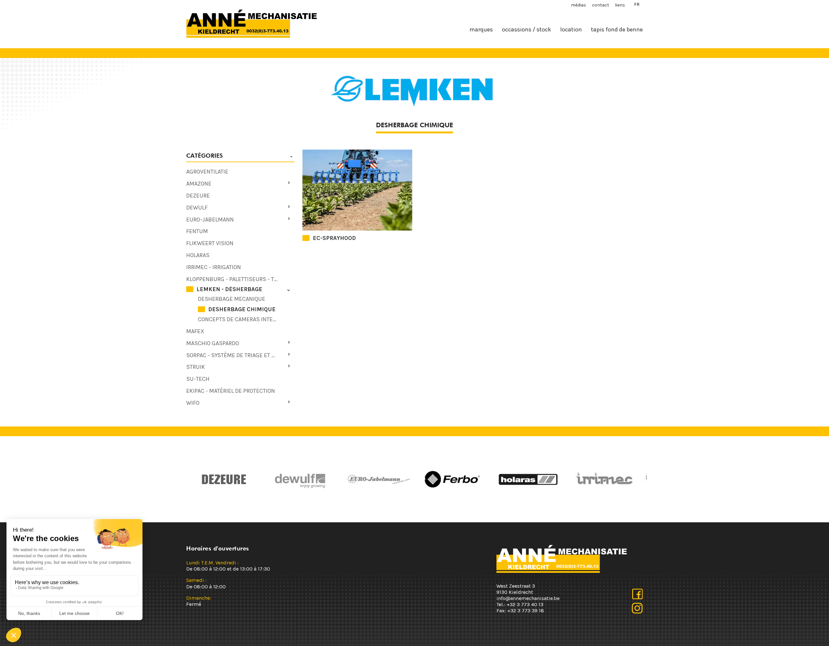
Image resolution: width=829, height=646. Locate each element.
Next (422, 479)
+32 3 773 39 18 (525, 610)
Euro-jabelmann (210, 219)
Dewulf (197, 207)
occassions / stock (526, 29)
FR (637, 4)
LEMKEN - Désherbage (229, 289)
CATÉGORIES (204, 155)
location (571, 29)
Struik (195, 366)
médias (578, 5)
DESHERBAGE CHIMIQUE (242, 309)
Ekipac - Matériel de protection (230, 390)
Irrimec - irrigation (213, 267)
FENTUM (197, 231)
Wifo (192, 402)
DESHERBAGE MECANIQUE (231, 298)
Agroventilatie (207, 171)
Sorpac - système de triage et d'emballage (240, 355)
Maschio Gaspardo (212, 343)
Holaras (198, 255)
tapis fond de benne (617, 29)
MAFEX (195, 331)
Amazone (198, 183)
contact (600, 5)
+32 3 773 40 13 (524, 604)
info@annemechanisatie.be (528, 598)
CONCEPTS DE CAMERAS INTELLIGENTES (246, 319)
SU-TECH (198, 378)
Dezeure (198, 195)
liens (620, 5)
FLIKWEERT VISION (209, 243)
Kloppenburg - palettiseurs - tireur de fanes (240, 279)
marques (481, 29)
